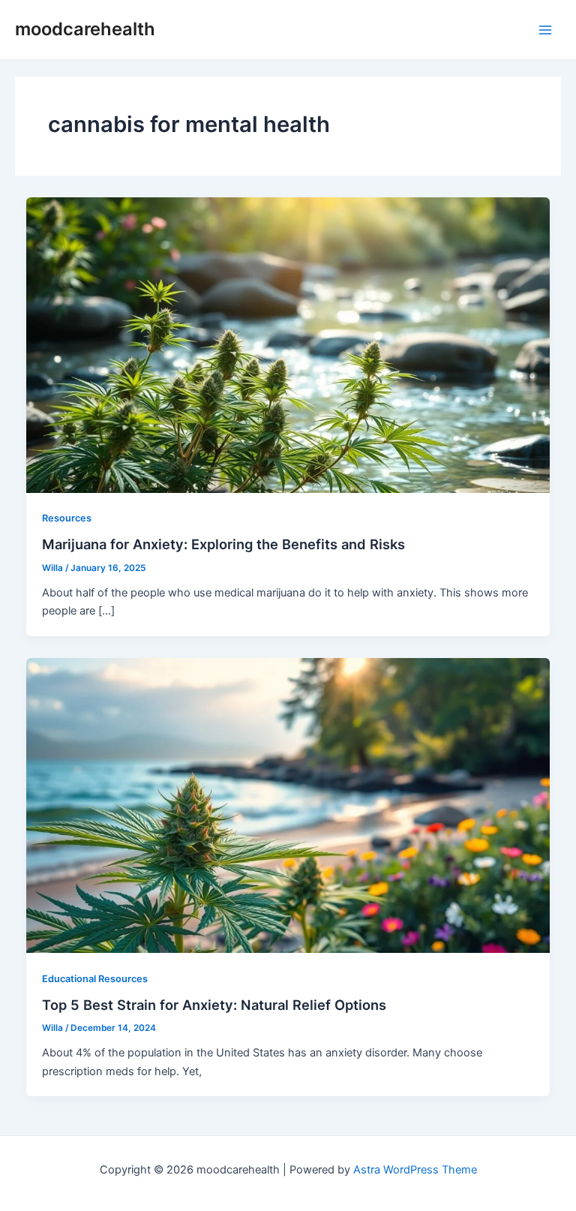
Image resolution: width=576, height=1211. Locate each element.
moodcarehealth (85, 29)
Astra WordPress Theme (415, 1169)
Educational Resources (95, 978)
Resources (67, 518)
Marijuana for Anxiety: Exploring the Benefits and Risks (223, 544)
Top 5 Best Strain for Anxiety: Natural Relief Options (214, 1004)
